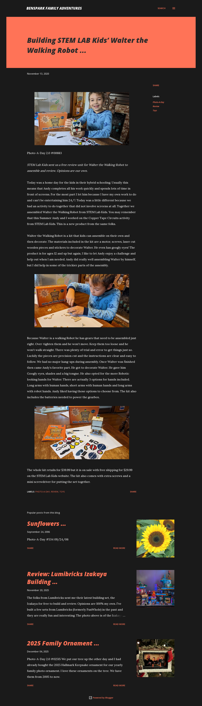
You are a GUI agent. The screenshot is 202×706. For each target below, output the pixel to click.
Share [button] (156, 85)
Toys (155, 110)
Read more (119, 548)
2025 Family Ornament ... (63, 643)
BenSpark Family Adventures (54, 8)
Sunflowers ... (46, 523)
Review (156, 106)
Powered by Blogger (102, 697)
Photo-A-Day (158, 102)
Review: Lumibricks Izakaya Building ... (67, 578)
